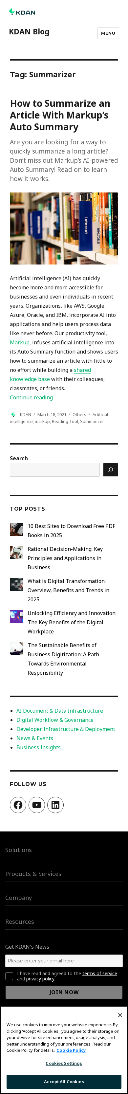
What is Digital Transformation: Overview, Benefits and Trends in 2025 (68, 590)
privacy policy (40, 978)
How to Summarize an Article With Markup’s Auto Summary (60, 115)
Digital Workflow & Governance (55, 719)
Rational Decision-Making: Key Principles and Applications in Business (65, 558)
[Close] (120, 1015)
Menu (108, 33)
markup (42, 421)
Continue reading (31, 397)
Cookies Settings (64, 1063)
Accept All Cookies (64, 1082)
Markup (20, 342)
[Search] (110, 470)
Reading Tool (65, 421)
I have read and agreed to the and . (67, 976)
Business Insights (38, 747)
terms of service (99, 973)
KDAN (25, 414)
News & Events (34, 738)
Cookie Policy (71, 1050)
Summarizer (92, 421)
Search (19, 458)
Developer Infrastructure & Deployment (65, 729)
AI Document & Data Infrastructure (59, 710)
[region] (64, 1050)
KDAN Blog (29, 31)
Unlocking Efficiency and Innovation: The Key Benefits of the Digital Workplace (72, 622)
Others (79, 414)
